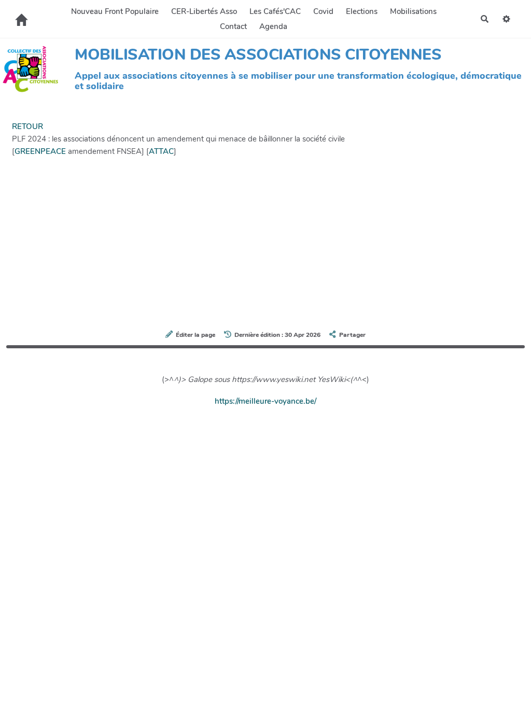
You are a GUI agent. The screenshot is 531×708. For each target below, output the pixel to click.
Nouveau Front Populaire (115, 11)
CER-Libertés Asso (204, 11)
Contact (233, 26)
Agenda (273, 26)
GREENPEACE (40, 151)
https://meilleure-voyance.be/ (265, 401)
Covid (323, 11)
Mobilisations (413, 11)
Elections (362, 11)
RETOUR (27, 126)
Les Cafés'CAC (275, 11)
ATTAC (161, 151)
